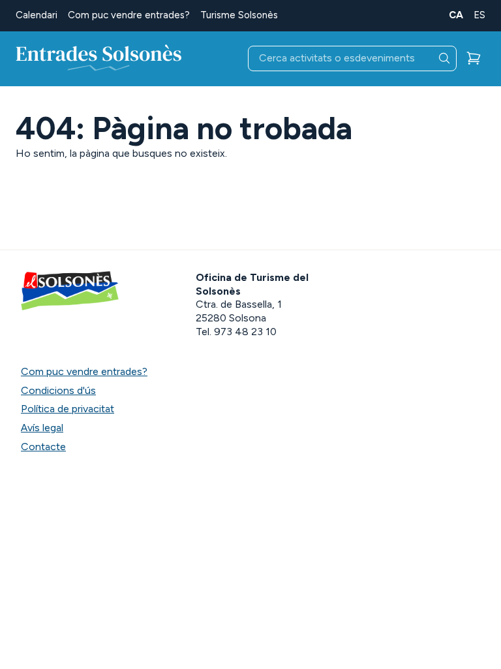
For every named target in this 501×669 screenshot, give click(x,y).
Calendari (36, 15)
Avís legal (42, 427)
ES (479, 15)
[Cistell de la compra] (473, 58)
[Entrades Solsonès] (99, 58)
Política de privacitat (67, 408)
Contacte (43, 446)
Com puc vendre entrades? (129, 15)
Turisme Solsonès (239, 15)
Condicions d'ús (58, 390)
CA (456, 15)
